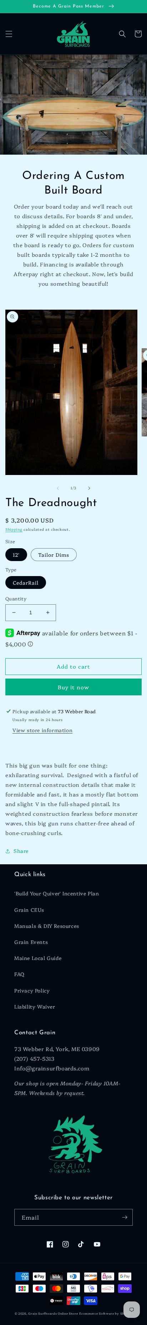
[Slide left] (58, 488)
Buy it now (73, 687)
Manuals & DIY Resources (46, 925)
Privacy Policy (32, 990)
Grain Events (31, 941)
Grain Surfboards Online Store (53, 1313)
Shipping (13, 529)
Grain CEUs (29, 909)
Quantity (15, 598)
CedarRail (26, 582)
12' (16, 554)
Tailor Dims (53, 554)
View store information (42, 730)
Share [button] (21, 850)
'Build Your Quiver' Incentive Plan (56, 893)
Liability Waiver (34, 1006)
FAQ (19, 974)
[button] (9, 34)
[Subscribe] (124, 1217)
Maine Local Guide (37, 957)
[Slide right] (89, 488)
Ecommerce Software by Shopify (105, 1313)
